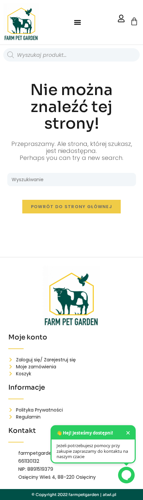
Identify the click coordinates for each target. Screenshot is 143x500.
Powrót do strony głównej (71, 206)
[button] (77, 22)
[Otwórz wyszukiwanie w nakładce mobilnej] (71, 55)
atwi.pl (109, 494)
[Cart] (134, 21)
